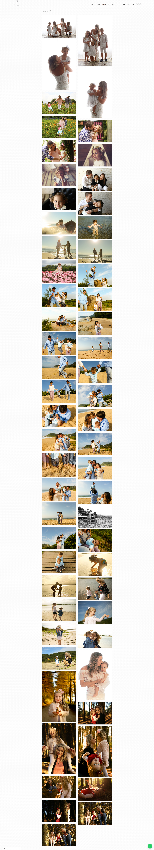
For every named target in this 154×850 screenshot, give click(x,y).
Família (104, 4)
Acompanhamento (111, 4)
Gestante (92, 4)
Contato (119, 4)
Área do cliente (126, 4)
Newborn (98, 4)
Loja (133, 4)
